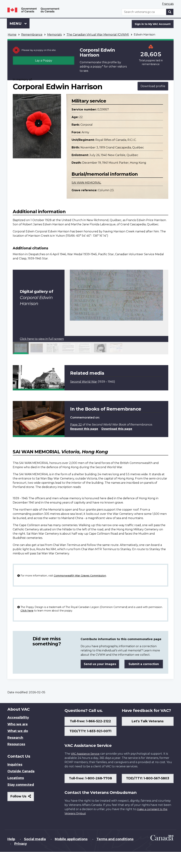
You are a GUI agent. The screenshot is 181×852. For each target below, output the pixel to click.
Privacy (20, 844)
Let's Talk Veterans (148, 721)
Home (12, 34)
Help (11, 839)
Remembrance (31, 34)
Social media (35, 839)
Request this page (84, 429)
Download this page (116, 429)
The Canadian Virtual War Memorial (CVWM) (97, 34)
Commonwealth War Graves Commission (80, 575)
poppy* (98, 66)
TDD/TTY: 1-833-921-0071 (90, 731)
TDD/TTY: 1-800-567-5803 (147, 778)
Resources (16, 744)
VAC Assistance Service (85, 753)
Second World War (83, 381)
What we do (17, 731)
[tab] (21, 348)
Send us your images (100, 664)
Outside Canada (20, 771)
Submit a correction (144, 664)
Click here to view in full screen (42, 339)
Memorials (54, 34)
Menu (16, 23)
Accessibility (18, 717)
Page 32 (76, 424)
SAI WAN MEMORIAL (86, 182)
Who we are (17, 724)
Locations (15, 778)
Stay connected (20, 785)
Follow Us (22, 797)
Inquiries (14, 764)
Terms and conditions (115, 839)
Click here (27, 610)
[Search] (170, 12)
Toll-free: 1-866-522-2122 (90, 721)
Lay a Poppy (43, 60)
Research (15, 738)
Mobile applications (71, 839)
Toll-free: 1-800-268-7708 (90, 778)
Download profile (153, 86)
